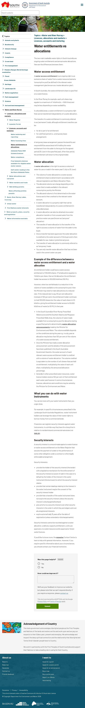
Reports (5, 662)
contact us (64, 593)
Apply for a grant (48, 662)
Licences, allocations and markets (49, 38)
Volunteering (46, 680)
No (42, 567)
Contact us (6, 671)
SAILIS (37, 433)
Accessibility (23, 690)
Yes (42, 564)
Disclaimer (5, 690)
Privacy (14, 690)
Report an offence (48, 677)
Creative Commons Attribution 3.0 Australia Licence (38, 693)
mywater (60, 537)
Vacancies (5, 668)
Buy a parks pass (48, 674)
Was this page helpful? (47, 559)
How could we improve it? (48, 573)
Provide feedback (8, 674)
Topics (37, 35)
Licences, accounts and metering (49, 41)
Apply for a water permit (50, 665)
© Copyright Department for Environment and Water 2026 (21, 696)
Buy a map (45, 671)
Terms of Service (55, 601)
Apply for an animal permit (51, 668)
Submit (47, 606)
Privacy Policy (42, 601)
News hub (5, 665)
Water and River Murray (52, 35)
